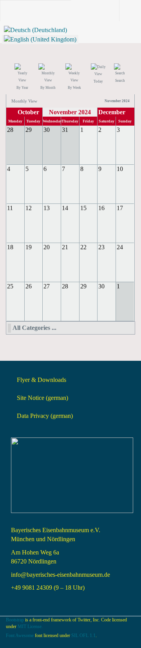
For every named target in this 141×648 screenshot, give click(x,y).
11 (10, 208)
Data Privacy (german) (45, 415)
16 (101, 208)
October (28, 112)
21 (65, 247)
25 (10, 286)
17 (120, 208)
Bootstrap (15, 620)
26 (28, 286)
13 (46, 208)
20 (46, 247)
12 (28, 208)
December (111, 112)
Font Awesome (20, 635)
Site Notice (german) (42, 397)
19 (28, 247)
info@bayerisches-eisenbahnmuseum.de (60, 574)
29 (83, 286)
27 (46, 286)
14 (65, 208)
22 (83, 247)
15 (83, 208)
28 (65, 286)
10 (120, 169)
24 (120, 247)
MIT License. (30, 626)
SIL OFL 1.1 (83, 635)
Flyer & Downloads (41, 379)
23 (101, 247)
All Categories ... (34, 327)
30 (101, 286)
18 (10, 247)
